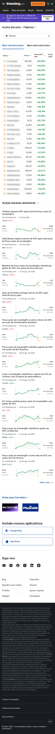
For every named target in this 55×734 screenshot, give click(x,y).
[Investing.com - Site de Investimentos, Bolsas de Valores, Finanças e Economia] (16, 3)
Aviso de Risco (8, 717)
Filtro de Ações (18, 10)
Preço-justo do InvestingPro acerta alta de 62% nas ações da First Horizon (27, 456)
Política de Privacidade (11, 708)
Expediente (35, 596)
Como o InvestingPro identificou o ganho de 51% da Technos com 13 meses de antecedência (26, 375)
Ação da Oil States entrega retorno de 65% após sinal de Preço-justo (25, 294)
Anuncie (33, 585)
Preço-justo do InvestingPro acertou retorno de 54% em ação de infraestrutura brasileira (27, 321)
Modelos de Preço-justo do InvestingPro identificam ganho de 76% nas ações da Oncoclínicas (27, 267)
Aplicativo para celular (12, 585)
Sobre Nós (34, 579)
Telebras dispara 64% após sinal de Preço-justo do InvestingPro (26, 212)
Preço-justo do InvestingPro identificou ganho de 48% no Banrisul (25, 429)
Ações (6, 10)
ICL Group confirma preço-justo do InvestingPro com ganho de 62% (27, 402)
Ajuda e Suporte (37, 590)
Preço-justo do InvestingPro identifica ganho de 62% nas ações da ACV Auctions (27, 348)
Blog (4, 579)
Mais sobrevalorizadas (39, 45)
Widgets (5, 596)
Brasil (31, 10)
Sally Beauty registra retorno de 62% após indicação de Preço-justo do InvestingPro (27, 239)
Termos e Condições (10, 699)
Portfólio (6, 590)
